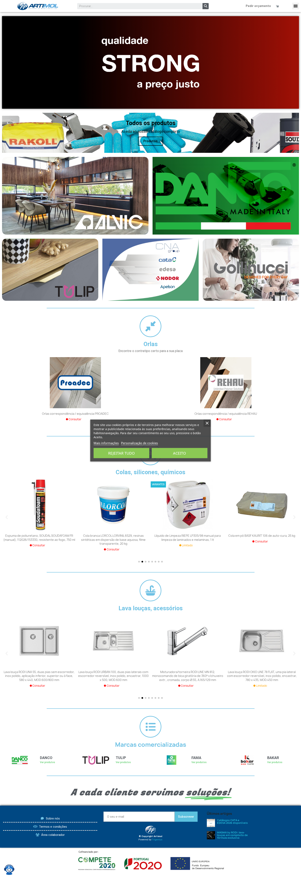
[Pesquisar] (206, 6)
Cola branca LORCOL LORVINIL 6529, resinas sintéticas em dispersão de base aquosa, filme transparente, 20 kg (113, 540)
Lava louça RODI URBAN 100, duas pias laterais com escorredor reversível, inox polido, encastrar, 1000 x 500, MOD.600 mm (113, 676)
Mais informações (106, 443)
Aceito (179, 453)
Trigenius (157, 839)
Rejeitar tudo (121, 453)
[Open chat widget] (9, 870)
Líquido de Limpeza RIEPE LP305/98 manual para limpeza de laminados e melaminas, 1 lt (187, 538)
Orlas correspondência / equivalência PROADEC (75, 414)
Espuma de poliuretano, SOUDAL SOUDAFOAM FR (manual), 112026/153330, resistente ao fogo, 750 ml (39, 538)
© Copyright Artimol (150, 836)
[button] (295, 6)
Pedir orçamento (258, 6)
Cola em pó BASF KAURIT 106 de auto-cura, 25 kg (261, 536)
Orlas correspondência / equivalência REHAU (226, 414)
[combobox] (137, 6)
